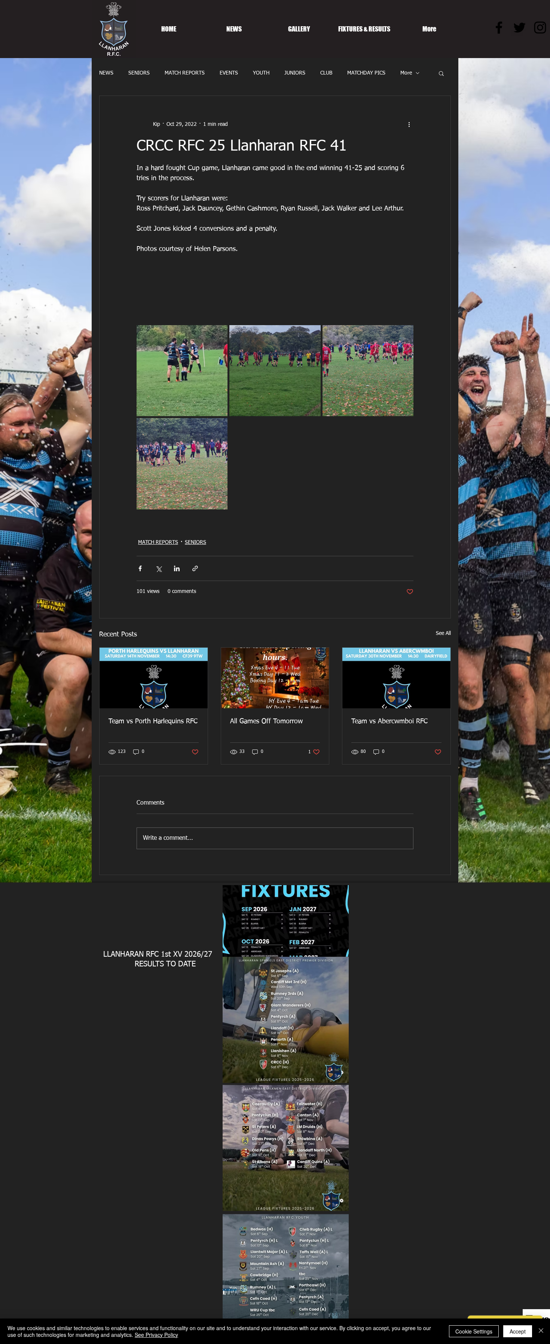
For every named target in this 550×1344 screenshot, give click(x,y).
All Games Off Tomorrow (266, 721)
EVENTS (229, 73)
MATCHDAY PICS (366, 73)
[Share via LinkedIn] (176, 568)
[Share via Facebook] (140, 568)
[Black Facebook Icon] (499, 27)
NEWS (106, 73)
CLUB (326, 73)
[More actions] (408, 124)
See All (443, 633)
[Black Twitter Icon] (519, 27)
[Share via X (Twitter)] (158, 568)
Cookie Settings (473, 1331)
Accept (518, 1331)
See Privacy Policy (156, 1334)
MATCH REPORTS (185, 73)
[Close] (541, 1331)
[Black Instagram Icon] (540, 27)
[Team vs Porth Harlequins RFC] (154, 678)
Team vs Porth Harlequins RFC (153, 721)
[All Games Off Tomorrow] (275, 678)
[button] (441, 73)
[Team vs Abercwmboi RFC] (396, 678)
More (406, 73)
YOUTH (261, 73)
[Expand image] (182, 370)
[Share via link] (195, 568)
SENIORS (139, 73)
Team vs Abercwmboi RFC (389, 721)
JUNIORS (294, 73)
